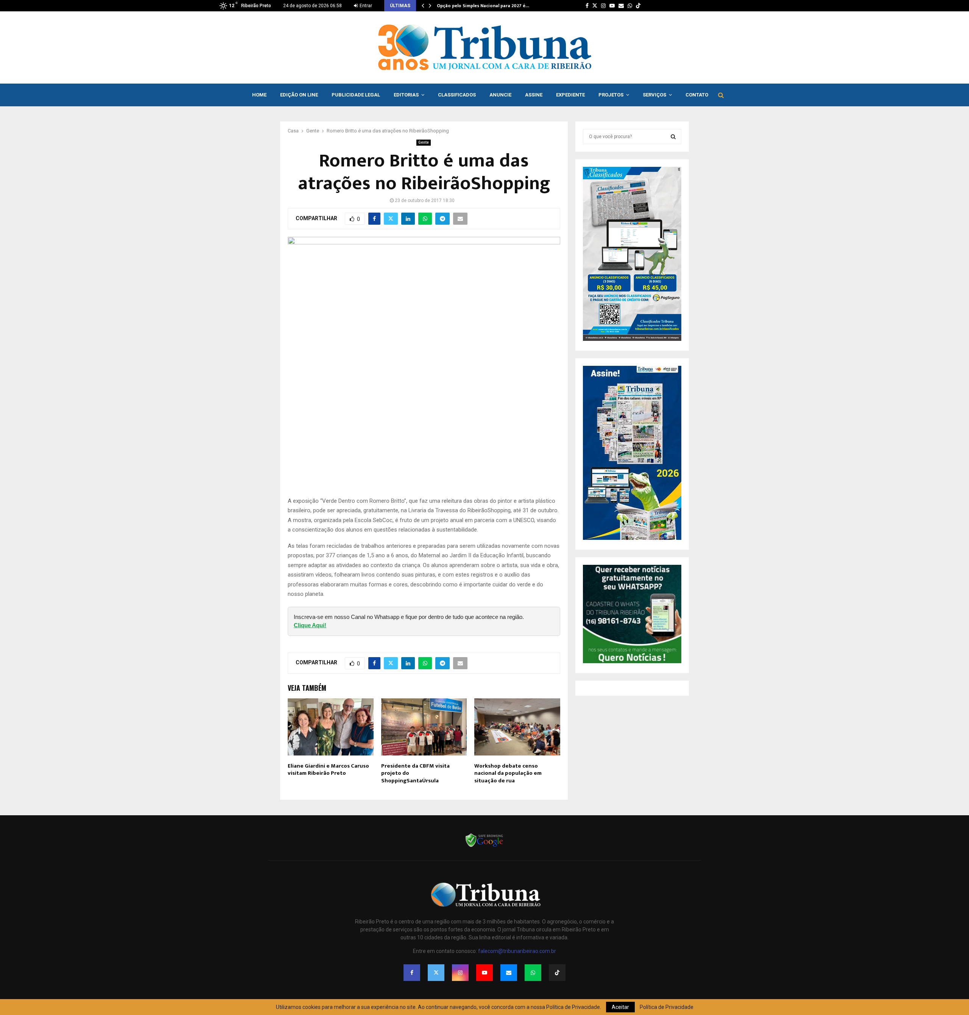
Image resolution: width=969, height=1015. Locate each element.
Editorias (406, 95)
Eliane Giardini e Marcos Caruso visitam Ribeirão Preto (328, 769)
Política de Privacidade (666, 1007)
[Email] (508, 972)
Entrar (365, 5)
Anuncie (500, 95)
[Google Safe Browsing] (484, 846)
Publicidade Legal (356, 95)
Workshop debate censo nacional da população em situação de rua (508, 773)
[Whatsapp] (533, 972)
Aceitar (620, 1007)
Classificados (457, 95)
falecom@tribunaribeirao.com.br (517, 951)
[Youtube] (484, 972)
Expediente (570, 95)
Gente (423, 142)
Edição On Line (299, 95)
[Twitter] (436, 972)
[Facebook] (411, 972)
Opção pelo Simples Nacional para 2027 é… (483, 5)
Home (259, 95)
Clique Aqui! (310, 625)
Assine (533, 95)
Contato (696, 95)
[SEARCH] (673, 136)
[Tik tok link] (638, 5)
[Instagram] (460, 972)
